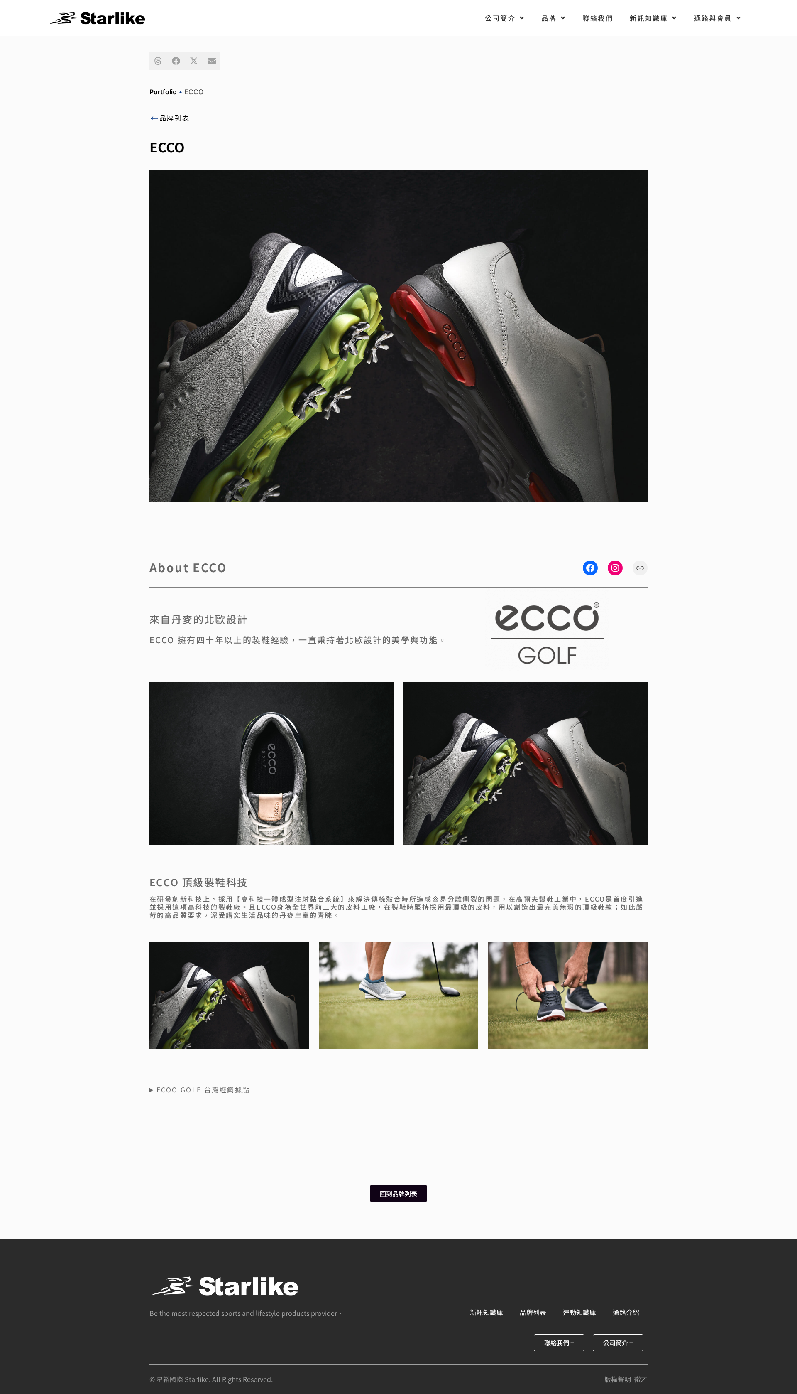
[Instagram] (615, 568)
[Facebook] (590, 568)
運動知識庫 (579, 1312)
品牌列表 (174, 118)
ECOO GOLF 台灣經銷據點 (203, 1089)
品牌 (549, 18)
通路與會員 (713, 18)
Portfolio (163, 92)
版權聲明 (617, 1379)
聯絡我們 (598, 18)
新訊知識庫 (649, 18)
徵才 (641, 1379)
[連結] (640, 568)
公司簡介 (500, 18)
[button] (158, 61)
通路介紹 (626, 1312)
